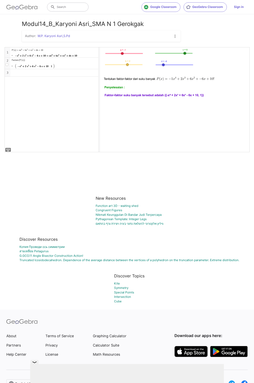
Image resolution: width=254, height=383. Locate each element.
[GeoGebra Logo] (22, 7)
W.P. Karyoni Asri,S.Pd (54, 36)
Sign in (239, 7)
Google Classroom (163, 7)
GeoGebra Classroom (207, 7)
